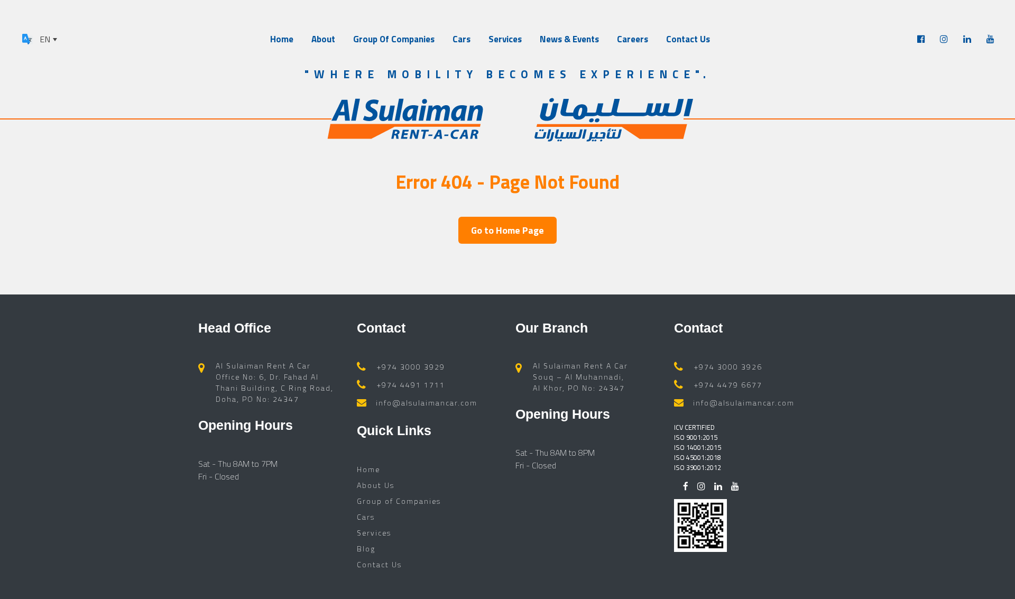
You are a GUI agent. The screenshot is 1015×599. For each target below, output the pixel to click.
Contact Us (688, 39)
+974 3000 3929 (411, 366)
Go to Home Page (507, 230)
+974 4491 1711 (411, 384)
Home (281, 39)
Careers (632, 39)
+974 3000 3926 (728, 366)
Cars (461, 39)
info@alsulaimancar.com (426, 402)
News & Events (569, 39)
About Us (375, 485)
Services (505, 39)
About (323, 39)
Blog (366, 548)
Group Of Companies (394, 39)
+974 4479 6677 (728, 384)
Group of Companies (399, 500)
